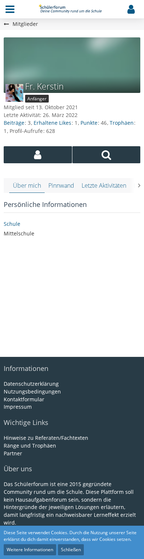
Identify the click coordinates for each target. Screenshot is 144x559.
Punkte (88, 122)
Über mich (27, 185)
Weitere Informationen (30, 549)
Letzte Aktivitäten (104, 185)
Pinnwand (61, 185)
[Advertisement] (72, 297)
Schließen (71, 549)
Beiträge (14, 122)
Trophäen (122, 122)
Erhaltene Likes (52, 122)
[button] (10, 9)
